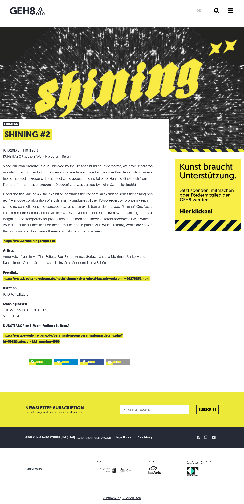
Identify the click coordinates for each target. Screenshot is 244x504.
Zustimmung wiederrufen (122, 498)
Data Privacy (145, 437)
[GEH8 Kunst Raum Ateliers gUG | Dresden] (27, 11)
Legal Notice (123, 437)
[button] (40, 362)
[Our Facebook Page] (198, 438)
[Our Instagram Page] (206, 438)
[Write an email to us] (214, 438)
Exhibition (11, 124)
